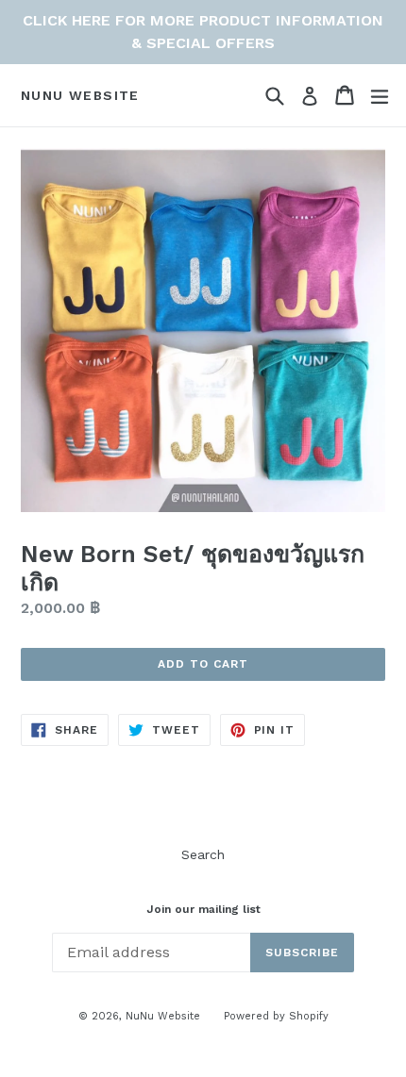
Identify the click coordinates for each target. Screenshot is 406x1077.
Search (203, 854)
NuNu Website (80, 95)
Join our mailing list (203, 909)
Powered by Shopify (276, 1016)
